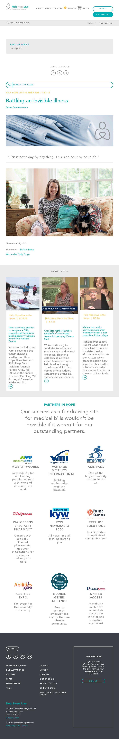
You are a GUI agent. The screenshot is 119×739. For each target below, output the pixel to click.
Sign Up (93, 681)
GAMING (44, 675)
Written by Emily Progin (18, 254)
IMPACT (44, 666)
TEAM (9, 679)
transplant (16, 48)
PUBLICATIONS (14, 684)
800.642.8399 (13, 718)
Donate (103, 9)
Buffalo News (27, 250)
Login (90, 24)
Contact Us (105, 24)
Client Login (47, 688)
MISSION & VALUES (16, 666)
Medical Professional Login (53, 694)
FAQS (9, 688)
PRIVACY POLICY (48, 684)
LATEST (44, 670)
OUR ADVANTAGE (15, 670)
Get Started (102, 14)
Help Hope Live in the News (22, 93)
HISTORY (10, 675)
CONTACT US (47, 679)
